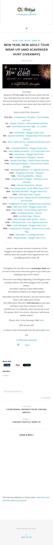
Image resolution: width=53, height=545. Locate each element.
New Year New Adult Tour (13, 391)
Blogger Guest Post (35, 132)
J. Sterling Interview (35, 234)
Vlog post (40, 173)
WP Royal (32, 528)
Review (26, 139)
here (42, 320)
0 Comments (46, 398)
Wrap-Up (36, 41)
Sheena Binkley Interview (37, 123)
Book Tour (18, 41)
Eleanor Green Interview (38, 160)
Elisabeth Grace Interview (40, 203)
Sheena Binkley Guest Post (35, 210)
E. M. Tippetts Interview (37, 222)
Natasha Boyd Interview (36, 135)
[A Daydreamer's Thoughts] (26, 11)
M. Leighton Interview (39, 169)
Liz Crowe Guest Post (40, 151)
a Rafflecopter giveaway (26, 340)
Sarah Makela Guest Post (38, 188)
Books (28, 41)
